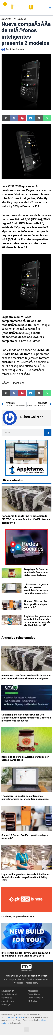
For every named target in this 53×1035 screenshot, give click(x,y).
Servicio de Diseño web (37, 979)
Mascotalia (33, 991)
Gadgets (6, 19)
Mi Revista (32, 1001)
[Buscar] (47, 432)
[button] (26, 1029)
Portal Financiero (35, 997)
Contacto (18, 983)
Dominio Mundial (9, 994)
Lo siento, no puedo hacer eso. (18, 916)
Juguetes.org (7, 1001)
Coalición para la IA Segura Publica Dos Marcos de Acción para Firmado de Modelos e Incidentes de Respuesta (26, 717)
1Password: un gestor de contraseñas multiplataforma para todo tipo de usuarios (36, 589)
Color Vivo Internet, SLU (15, 1017)
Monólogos (6, 1004)
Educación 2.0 (8, 991)
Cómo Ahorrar (34, 994)
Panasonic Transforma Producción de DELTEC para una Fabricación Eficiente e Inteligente (26, 519)
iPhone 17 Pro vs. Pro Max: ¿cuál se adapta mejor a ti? (35, 604)
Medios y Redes (39, 975)
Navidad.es (6, 997)
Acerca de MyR (32, 983)
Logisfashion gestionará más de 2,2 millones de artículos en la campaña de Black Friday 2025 (37, 621)
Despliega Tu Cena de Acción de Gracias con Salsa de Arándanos (36, 572)
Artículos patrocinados (14, 979)
